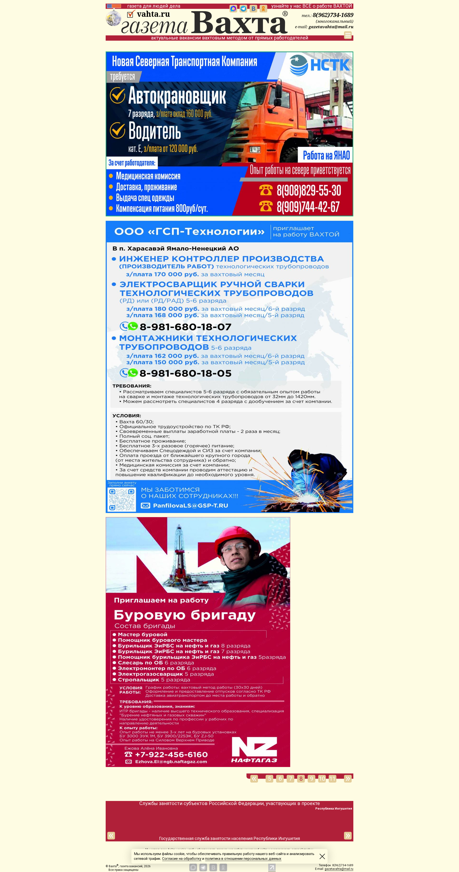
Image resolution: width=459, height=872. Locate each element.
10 (322, 778)
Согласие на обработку (181, 858)
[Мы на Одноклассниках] (263, 8)
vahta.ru (153, 14)
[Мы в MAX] (233, 8)
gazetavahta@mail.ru (331, 26)
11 (332, 778)
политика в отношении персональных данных (243, 858)
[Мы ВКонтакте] (253, 8)
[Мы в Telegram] (243, 8)
